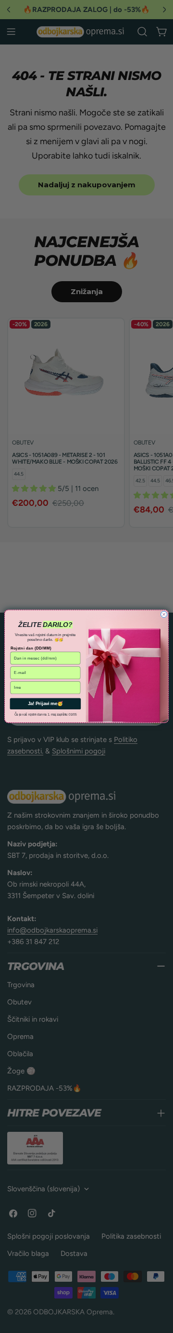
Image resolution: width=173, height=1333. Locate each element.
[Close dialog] (164, 614)
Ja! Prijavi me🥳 (45, 703)
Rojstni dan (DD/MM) (31, 648)
